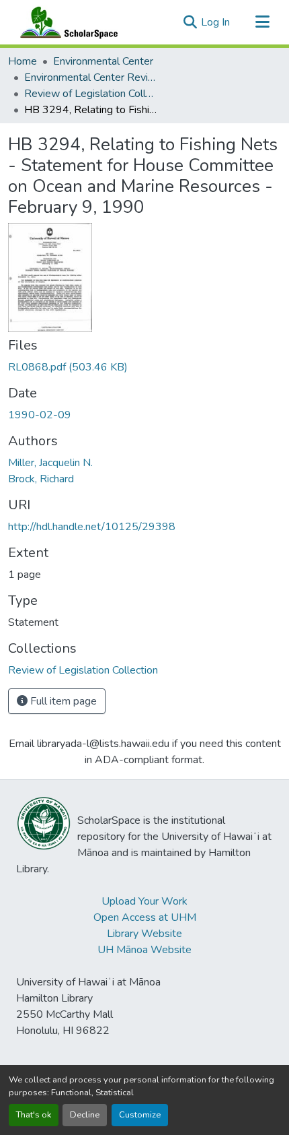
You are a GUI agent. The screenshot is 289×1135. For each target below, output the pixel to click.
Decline (84, 1115)
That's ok (33, 1115)
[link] (144, 367)
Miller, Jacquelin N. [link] (50, 462)
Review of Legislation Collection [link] (91, 93)
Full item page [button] (62, 701)
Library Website (144, 933)
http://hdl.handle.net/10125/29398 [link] (91, 526)
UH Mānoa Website (144, 949)
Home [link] (22, 61)
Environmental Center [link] (103, 61)
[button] (66, 22)
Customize (140, 1115)
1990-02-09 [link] (39, 415)
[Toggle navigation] (262, 22)
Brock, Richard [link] (41, 479)
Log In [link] (215, 22)
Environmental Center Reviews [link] (91, 77)
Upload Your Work (144, 901)
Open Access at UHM (144, 917)
